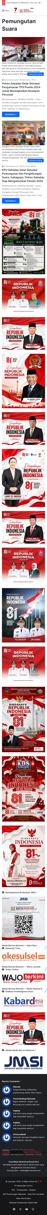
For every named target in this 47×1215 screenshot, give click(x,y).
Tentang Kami (22, 1190)
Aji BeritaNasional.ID (11, 80)
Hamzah (16, 1087)
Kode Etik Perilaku (23, 1198)
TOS (13, 1190)
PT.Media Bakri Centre (23, 1186)
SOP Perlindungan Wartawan (14, 1194)
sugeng (16, 1110)
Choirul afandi (19, 1134)
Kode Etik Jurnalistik (36, 1194)
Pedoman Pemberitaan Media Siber (23, 1203)
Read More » (10, 114)
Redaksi (32, 1190)
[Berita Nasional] (23, 10)
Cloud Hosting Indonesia (24, 1099)
